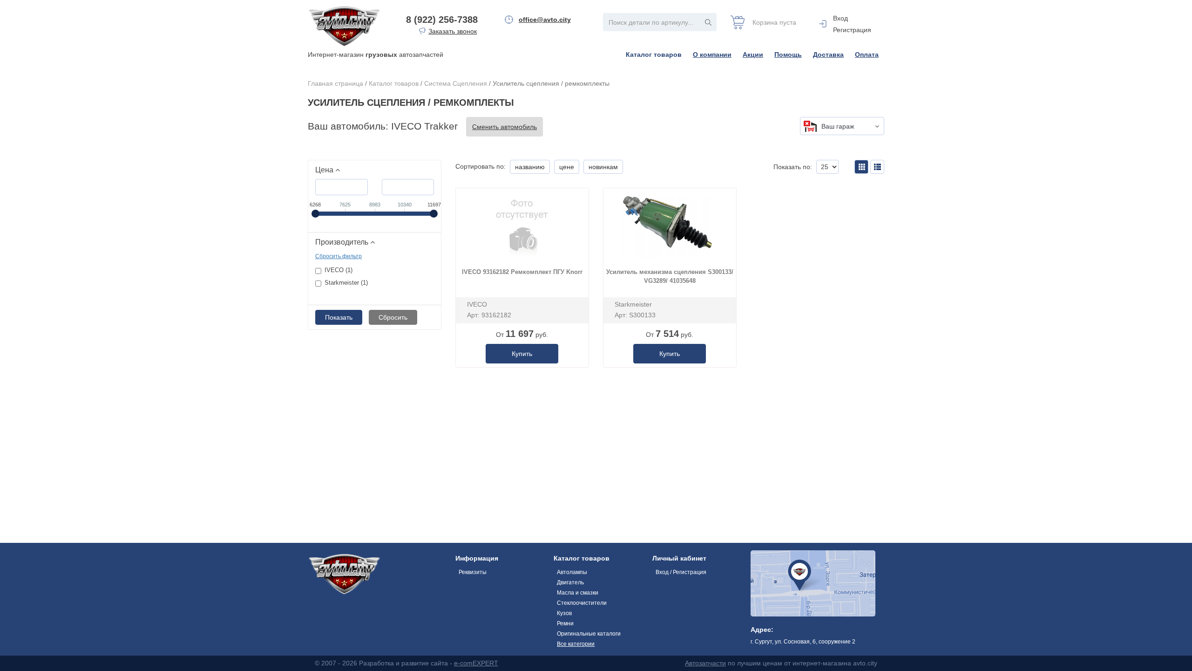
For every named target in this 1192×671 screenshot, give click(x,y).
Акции (753, 54)
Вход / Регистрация (681, 572)
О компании (712, 54)
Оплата (867, 54)
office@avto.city (545, 19)
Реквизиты (473, 572)
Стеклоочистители (582, 603)
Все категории (576, 644)
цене (566, 167)
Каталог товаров (654, 54)
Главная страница (335, 83)
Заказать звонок (452, 31)
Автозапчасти (705, 663)
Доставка (828, 54)
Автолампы (572, 572)
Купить (522, 353)
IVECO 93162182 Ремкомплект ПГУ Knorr (522, 271)
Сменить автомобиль (504, 126)
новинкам (603, 167)
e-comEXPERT (476, 663)
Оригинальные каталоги (589, 633)
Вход (840, 18)
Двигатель (570, 582)
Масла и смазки (577, 592)
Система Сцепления (455, 83)
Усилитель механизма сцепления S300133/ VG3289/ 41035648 (669, 276)
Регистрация (852, 30)
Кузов (564, 613)
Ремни (565, 623)
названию (530, 167)
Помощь (788, 54)
